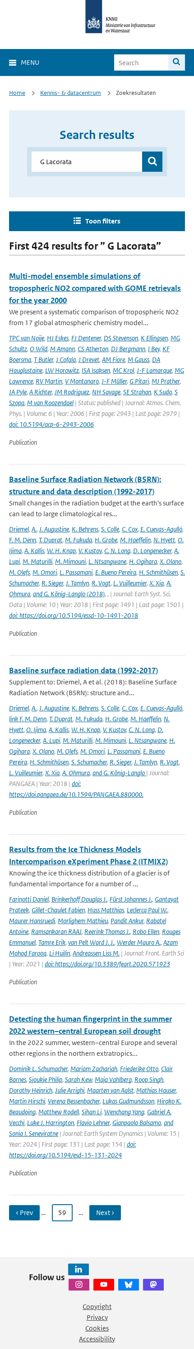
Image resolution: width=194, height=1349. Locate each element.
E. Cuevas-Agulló (161, 529)
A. (34, 529)
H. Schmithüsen (158, 572)
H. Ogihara (143, 561)
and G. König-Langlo (119, 772)
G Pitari (139, 381)
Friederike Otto (139, 1068)
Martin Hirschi (27, 1101)
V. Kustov (90, 550)
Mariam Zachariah (93, 1068)
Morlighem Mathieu (83, 920)
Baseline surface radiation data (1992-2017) (83, 670)
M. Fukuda (78, 540)
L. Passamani (76, 572)
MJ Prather (166, 381)
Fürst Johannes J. (131, 899)
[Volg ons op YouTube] (104, 1284)
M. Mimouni (70, 561)
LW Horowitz (62, 370)
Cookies (97, 1328)
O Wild (38, 348)
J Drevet (89, 359)
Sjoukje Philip (45, 1079)
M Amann (62, 348)
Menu (30, 62)
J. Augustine (54, 529)
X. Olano (170, 561)
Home (17, 93)
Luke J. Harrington (50, 1122)
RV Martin (49, 381)
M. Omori (44, 572)
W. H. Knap (61, 550)
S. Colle (110, 529)
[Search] (176, 62)
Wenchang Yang (124, 1112)
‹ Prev (24, 1212)
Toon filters (102, 221)
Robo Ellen (146, 931)
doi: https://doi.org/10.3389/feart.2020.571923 (107, 964)
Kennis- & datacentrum (70, 93)
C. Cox (130, 529)
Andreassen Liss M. (96, 953)
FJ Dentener (86, 338)
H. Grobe (106, 540)
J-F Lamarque (154, 370)
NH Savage (106, 392)
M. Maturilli (37, 561)
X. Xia (156, 583)
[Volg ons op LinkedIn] (78, 1269)
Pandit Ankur (127, 920)
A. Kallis (34, 550)
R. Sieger (52, 583)
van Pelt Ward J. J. (91, 942)
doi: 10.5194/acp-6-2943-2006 (51, 424)
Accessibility (97, 1339)
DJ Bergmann (128, 348)
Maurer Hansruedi (32, 920)
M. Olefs (19, 572)
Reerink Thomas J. (107, 931)
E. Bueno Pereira (115, 572)
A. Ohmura (76, 772)
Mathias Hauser (156, 1090)
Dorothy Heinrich (30, 1090)
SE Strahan (137, 392)
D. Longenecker (152, 550)
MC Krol (123, 370)
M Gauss (138, 359)
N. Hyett (164, 540)
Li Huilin (59, 953)
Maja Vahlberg (113, 1079)
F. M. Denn (22, 540)
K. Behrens (85, 529)
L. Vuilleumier (130, 583)
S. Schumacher (89, 762)
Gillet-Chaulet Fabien (58, 910)
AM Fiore (113, 359)
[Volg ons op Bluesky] (128, 1284)
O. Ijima (36, 729)
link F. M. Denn (27, 719)
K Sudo (163, 392)
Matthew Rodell (58, 1112)
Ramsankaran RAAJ (56, 931)
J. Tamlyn (77, 583)
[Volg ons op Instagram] (79, 1284)
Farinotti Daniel (29, 899)
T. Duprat (50, 540)
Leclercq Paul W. (147, 910)
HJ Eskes (58, 338)
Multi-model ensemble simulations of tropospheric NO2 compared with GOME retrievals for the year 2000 (95, 288)
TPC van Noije (26, 338)
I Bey (154, 348)
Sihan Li (92, 1112)
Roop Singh (148, 1079)
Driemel (19, 529)
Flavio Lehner (93, 1122)
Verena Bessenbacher (74, 1101)
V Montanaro (82, 381)
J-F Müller (114, 381)
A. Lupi (51, 740)
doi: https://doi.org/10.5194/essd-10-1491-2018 (73, 615)
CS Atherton (93, 348)
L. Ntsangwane (107, 561)
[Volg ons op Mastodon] (153, 1284)
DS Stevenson (121, 338)
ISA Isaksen (96, 370)
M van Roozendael (50, 402)
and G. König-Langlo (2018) (69, 594)
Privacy (97, 1317)
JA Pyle (18, 392)
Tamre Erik (51, 942)
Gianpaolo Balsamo (136, 1122)
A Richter (40, 392)
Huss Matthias (106, 910)
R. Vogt (101, 583)
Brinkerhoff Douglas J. (79, 899)
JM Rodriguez (72, 392)
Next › (105, 1212)
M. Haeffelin (135, 540)
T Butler (43, 359)
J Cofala (66, 359)
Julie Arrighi (69, 1090)
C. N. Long (117, 550)
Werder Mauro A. (139, 942)
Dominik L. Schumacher (38, 1068)
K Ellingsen (154, 338)
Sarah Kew (78, 1079)
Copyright (97, 1306)
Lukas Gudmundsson (128, 1101)
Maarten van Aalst (110, 1090)
